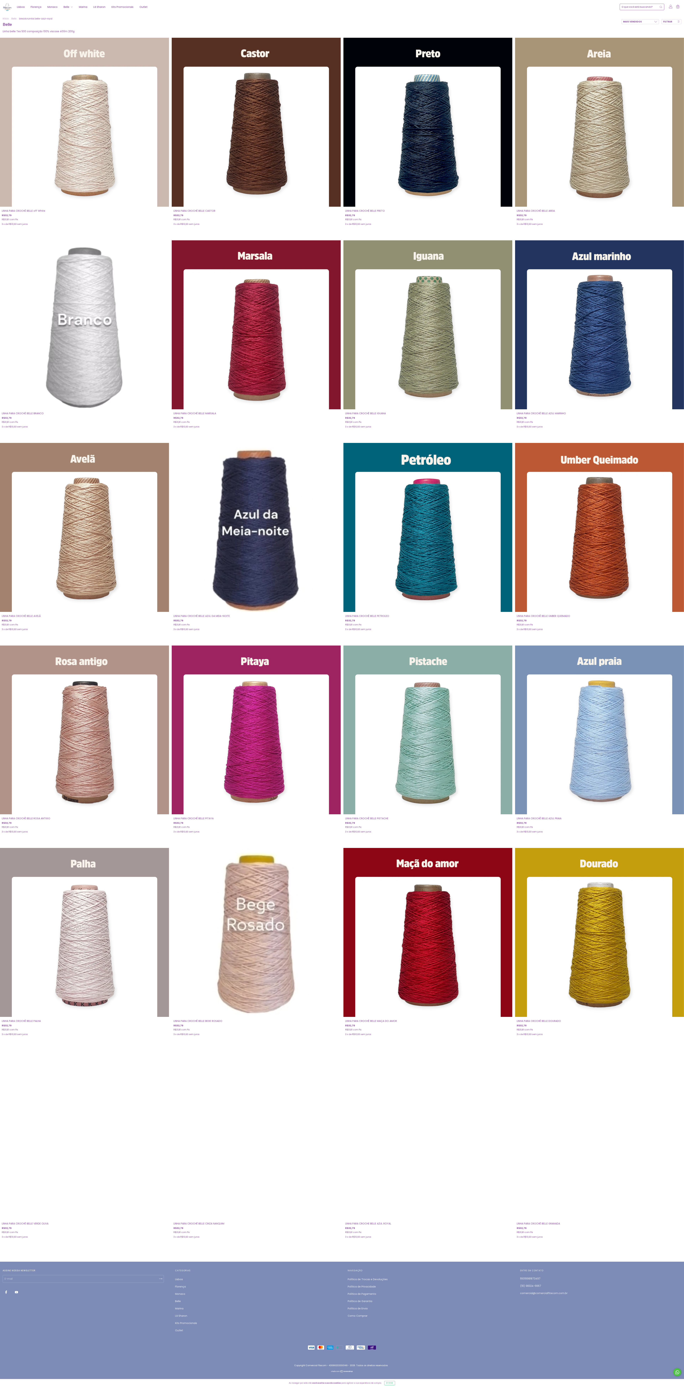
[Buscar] (661, 7)
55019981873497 (530, 1278)
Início (6, 18)
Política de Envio (358, 1308)
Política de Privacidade (362, 1286)
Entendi (389, 1383)
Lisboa (21, 7)
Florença (36, 7)
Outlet (143, 7)
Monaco (52, 7)
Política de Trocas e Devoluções (368, 1279)
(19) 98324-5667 (530, 1286)
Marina (83, 7)
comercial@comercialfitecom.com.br (544, 1293)
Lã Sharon (99, 7)
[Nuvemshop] (342, 1371)
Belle (67, 7)
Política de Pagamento (362, 1294)
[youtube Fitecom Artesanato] (16, 1292)
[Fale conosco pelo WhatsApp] (677, 1372)
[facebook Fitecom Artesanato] (6, 1292)
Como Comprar (357, 1316)
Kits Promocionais (122, 7)
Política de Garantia (360, 1301)
